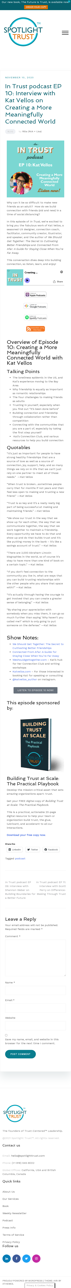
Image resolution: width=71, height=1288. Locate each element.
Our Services (10, 1198)
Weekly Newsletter (14, 1213)
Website (10, 1017)
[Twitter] (26, 1259)
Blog (10, 131)
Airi (55, 1281)
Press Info (9, 1227)
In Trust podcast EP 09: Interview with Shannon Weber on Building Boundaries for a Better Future (20, 890)
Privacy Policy (11, 1242)
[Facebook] (16, 1259)
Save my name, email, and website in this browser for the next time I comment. (32, 1041)
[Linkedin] (6, 1259)
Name (10, 982)
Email (10, 1000)
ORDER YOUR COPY (36, 7)
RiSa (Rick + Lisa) (32, 131)
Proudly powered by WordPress (22, 1281)
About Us (8, 1191)
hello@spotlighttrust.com (28, 1155)
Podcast (7, 1220)
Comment (12, 936)
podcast (20, 858)
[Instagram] (36, 1259)
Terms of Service (13, 1234)
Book (5, 1206)
